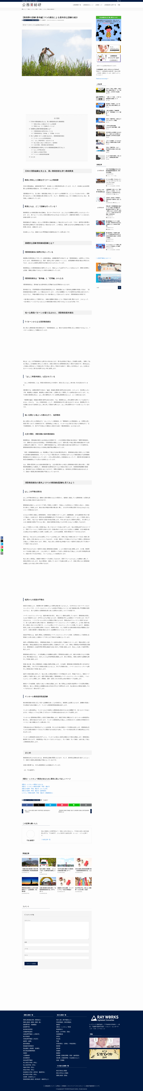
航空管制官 (26, 1036)
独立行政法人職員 (61, 1071)
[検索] (120, 1)
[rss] (118, 1)
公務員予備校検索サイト (91, 1086)
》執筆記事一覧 (45, 839)
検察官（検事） (27, 1041)
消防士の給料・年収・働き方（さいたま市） (35, 789)
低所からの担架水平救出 (40, 152)
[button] (27, 805)
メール (26, 948)
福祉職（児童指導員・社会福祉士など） (68, 1058)
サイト (26, 955)
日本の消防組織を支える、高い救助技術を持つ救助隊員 (47, 121)
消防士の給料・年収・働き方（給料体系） (34, 791)
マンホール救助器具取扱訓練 (41, 154)
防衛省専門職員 (27, 1060)
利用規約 (64, 1086)
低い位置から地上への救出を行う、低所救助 (45, 143)
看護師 (58, 1053)
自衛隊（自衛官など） (29, 1077)
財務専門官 (26, 1027)
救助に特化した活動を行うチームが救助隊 (45, 124)
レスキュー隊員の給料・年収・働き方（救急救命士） (38, 793)
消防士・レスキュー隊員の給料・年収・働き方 (36, 786)
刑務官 (25, 1053)
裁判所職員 (26, 1043)
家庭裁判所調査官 (28, 1046)
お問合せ (58, 1086)
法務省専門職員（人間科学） (31, 1034)
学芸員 (58, 1039)
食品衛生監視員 (27, 1029)
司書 (57, 1041)
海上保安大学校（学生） (30, 1062)
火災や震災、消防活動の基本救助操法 (44, 145)
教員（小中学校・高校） (63, 1032)
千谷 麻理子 (31, 840)
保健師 (58, 1051)
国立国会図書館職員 (29, 1051)
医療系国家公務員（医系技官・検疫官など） (36, 1079)
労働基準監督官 (27, 1032)
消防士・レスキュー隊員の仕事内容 (31, 20)
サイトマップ (71, 1086)
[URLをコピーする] (86, 805)
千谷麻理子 (43, 20)
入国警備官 (26, 1055)
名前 (25, 942)
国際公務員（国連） (62, 1075)
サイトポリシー (80, 1086)
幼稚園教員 (59, 1034)
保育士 (58, 1036)
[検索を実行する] (119, 287)
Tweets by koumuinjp (101, 78)
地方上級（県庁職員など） (64, 1020)
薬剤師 (58, 1048)
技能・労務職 (60, 1060)
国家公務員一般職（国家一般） (32, 1022)
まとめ (33, 157)
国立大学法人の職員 (62, 1073)
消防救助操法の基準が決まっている (43, 131)
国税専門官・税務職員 (29, 1024)
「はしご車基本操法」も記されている (44, 140)
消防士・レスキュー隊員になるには (32, 784)
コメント (27, 920)
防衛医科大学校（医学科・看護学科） (34, 1072)
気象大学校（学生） (29, 1067)
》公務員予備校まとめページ (103, 258)
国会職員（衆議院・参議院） (31, 1048)
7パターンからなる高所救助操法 (42, 138)
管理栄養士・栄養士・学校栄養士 (66, 1043)
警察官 (58, 1024)
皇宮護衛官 (26, 1058)
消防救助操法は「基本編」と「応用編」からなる (47, 133)
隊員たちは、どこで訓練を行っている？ (44, 126)
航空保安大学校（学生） (30, 1074)
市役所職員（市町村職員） (64, 1022)
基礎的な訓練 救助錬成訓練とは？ (41, 129)
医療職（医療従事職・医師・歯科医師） (68, 1055)
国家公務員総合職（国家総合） (32, 1020)
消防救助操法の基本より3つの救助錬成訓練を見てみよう (48, 147)
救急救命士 (59, 1029)
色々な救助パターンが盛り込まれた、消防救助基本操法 (47, 136)
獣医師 (58, 1046)
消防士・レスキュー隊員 (63, 1027)
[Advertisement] (56, 92)
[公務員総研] (32, 4)
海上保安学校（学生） (29, 1065)
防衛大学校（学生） (29, 1070)
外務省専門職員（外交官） (31, 1039)
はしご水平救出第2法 (39, 150)
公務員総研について (49, 1086)
